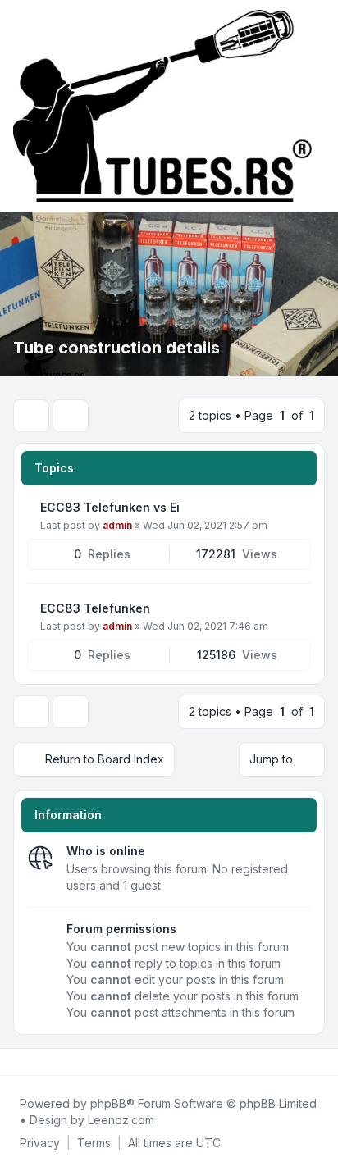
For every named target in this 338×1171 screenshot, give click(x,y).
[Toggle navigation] (318, 105)
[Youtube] (42, 1062)
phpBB (108, 1103)
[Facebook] (16, 1062)
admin (117, 525)
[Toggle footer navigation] (318, 1061)
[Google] (56, 1062)
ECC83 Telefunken (95, 608)
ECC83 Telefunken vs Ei (110, 507)
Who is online (105, 851)
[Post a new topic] (31, 415)
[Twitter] (29, 1062)
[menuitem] (40, 1143)
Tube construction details (116, 348)
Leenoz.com (121, 1120)
